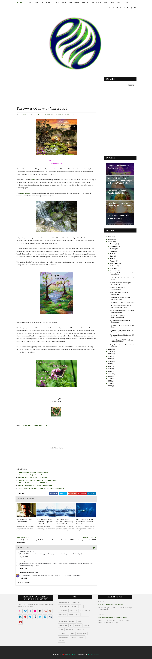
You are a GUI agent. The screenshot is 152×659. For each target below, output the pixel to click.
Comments (71, 115)
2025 (110, 383)
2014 (110, 359)
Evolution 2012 (56, 115)
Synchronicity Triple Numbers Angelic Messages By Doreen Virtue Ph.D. (120, 180)
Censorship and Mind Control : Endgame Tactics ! (112, 617)
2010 (110, 349)
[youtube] (131, 7)
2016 (110, 364)
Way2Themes (71, 654)
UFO (81, 606)
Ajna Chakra (63, 625)
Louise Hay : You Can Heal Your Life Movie (122, 279)
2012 (110, 354)
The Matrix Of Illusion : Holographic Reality (118, 316)
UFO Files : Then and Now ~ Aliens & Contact (119, 217)
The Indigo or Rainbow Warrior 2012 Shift (117, 192)
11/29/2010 (24, 557)
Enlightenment (76, 618)
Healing (86, 2)
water (81, 169)
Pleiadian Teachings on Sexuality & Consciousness (119, 204)
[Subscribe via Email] (82, 650)
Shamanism (74, 2)
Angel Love (43, 425)
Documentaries (64, 602)
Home (19, 2)
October (113, 266)
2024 (110, 381)
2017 (110, 366)
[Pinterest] (90, 650)
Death (61, 629)
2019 (110, 371)
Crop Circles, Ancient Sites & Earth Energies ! (122, 346)
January (113, 244)
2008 (110, 239)
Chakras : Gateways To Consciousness (117, 288)
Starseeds (61, 2)
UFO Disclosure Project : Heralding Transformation (122, 311)
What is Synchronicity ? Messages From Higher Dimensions (41, 488)
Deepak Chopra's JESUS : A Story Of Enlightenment (121, 341)
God (63, 115)
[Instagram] (74, 650)
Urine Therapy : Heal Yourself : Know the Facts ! (24, 521)
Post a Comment (24, 582)
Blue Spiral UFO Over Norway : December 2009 (120, 298)
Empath (61, 641)
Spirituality (76, 602)
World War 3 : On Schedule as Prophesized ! (110, 604)
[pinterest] (134, 7)
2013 (110, 356)
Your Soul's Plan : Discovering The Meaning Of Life (121, 331)
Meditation (122, 2)
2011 (110, 351)
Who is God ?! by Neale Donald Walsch (33, 483)
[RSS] (78, 650)
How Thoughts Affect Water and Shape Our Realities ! (45, 521)
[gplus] (116, 7)
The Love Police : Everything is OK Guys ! (122, 326)
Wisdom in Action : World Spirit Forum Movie (120, 283)
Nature (87, 610)
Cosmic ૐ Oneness (27, 573)
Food (79, 622)
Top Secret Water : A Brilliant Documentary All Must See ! (64, 521)
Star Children (63, 637)
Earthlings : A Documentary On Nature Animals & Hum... (120, 306)
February (113, 246)
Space (71, 614)
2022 (110, 376)
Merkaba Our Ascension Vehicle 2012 (118, 167)
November (114, 268)
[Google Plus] (70, 650)
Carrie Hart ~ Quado (30, 425)
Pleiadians (78, 625)
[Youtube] (86, 650)
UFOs (36, 2)
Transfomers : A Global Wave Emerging (33, 472)
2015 (110, 361)
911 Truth (71, 633)
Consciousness (99, 2)
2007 (110, 237)
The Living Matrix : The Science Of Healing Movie (122, 336)
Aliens (28, 2)
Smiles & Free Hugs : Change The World (33, 475)
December (114, 271)
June (112, 256)
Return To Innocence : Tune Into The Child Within (37, 480)
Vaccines (81, 637)
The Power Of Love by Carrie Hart (122, 302)
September (114, 263)
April (112, 251)
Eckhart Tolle (81, 633)
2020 (110, 374)
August (113, 261)
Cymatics (62, 633)
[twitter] (109, 7)
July (112, 258)
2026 (110, 386)
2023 (110, 378)
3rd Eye (86, 625)
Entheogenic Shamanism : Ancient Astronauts (121, 274)
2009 (110, 242)
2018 (110, 369)
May (112, 253)
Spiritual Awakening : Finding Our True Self (35, 485)
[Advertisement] (56, 91)
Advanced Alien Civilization (75, 629)
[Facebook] (66, 650)
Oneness (74, 606)
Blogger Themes (93, 654)
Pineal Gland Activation (67, 622)
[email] (127, 7)
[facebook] (113, 7)
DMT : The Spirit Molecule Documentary (119, 293)
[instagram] (120, 7)
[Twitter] (61, 650)
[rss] (124, 7)
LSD (71, 625)
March (112, 249)
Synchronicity (64, 618)
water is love (25, 193)
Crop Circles (47, 2)
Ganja (77, 614)
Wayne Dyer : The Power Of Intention (33, 477)
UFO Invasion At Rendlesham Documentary (120, 321)
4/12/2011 (23, 568)
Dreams (73, 637)
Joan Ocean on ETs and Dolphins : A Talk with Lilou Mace (84, 521)
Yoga (112, 2)
